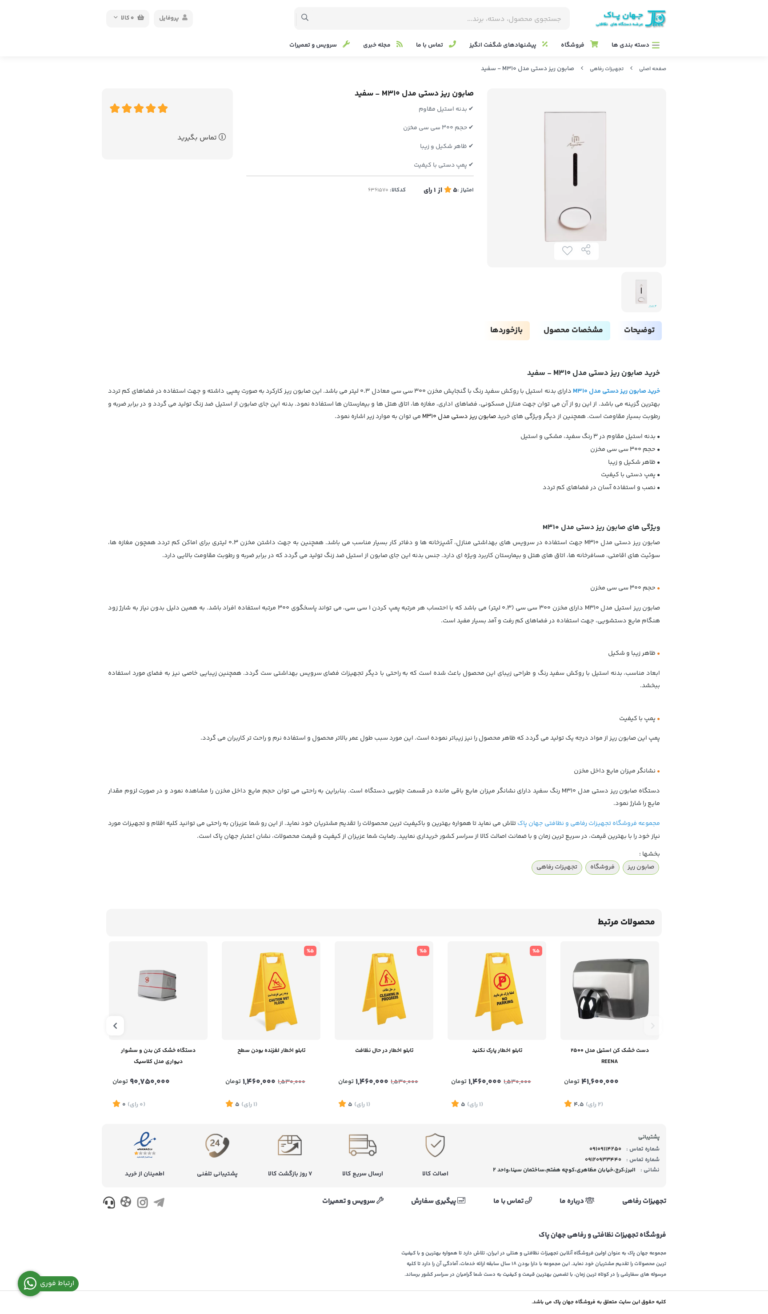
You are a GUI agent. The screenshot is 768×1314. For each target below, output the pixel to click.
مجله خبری (377, 45)
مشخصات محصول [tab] (573, 330)
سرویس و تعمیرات (313, 45)
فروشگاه (573, 45)
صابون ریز (641, 867)
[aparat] (125, 1203)
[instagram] (142, 1204)
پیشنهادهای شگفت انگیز (503, 45)
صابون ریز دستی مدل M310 (459, 417)
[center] (305, 18)
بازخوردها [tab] (506, 330)
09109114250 (605, 1149)
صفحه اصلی (652, 69)
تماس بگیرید (198, 137)
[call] (109, 1204)
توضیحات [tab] (639, 330)
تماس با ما (430, 45)
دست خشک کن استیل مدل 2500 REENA (610, 1056)
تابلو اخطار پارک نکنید (497, 1050)
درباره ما (572, 1201)
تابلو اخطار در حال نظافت (384, 1050)
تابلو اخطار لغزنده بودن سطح (271, 1050)
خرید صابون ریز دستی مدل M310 (616, 391)
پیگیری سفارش (434, 1201)
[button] (653, 1025)
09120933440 (603, 1159)
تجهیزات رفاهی (607, 69)
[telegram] (159, 1204)
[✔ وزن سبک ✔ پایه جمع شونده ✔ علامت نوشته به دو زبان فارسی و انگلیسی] (497, 990)
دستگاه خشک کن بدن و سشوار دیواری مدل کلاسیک (158, 1056)
